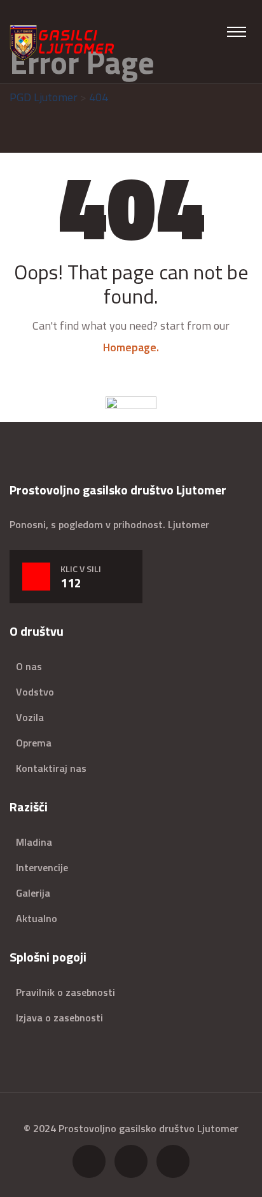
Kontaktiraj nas (51, 768)
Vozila (30, 717)
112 (70, 583)
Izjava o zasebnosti (59, 1017)
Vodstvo (35, 691)
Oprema (34, 742)
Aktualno (36, 918)
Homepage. (131, 347)
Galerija (33, 892)
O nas (29, 666)
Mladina (34, 842)
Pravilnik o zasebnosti (65, 992)
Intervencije (42, 867)
